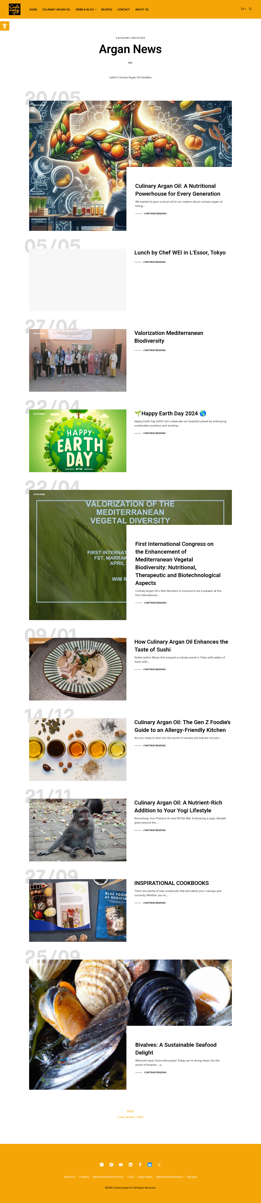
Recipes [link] (106, 9)
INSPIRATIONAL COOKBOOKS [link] (171, 883)
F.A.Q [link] (131, 1176)
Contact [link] (123, 9)
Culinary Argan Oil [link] (56, 9)
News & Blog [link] (85, 9)
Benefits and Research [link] (170, 1176)
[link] (4, 26)
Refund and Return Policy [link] (108, 1176)
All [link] (130, 62)
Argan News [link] (39, 105)
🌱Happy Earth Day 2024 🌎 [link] (170, 413)
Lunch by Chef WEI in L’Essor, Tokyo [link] (180, 252)
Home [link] (33, 9)
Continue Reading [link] (155, 213)
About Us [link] (141, 9)
